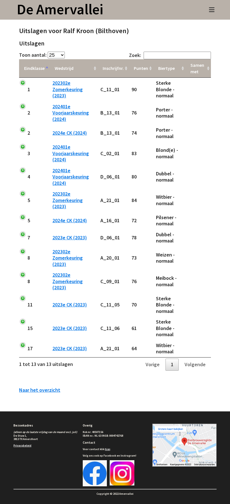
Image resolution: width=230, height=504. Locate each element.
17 (30, 348)
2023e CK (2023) (69, 237)
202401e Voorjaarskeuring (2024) (70, 112)
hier (107, 449)
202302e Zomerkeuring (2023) (67, 89)
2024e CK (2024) (69, 133)
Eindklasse (34, 68)
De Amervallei (60, 9)
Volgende (195, 364)
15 (30, 328)
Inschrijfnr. (113, 68)
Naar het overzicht (39, 390)
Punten (141, 68)
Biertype (166, 68)
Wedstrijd (64, 68)
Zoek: (135, 55)
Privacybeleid (22, 445)
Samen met (197, 68)
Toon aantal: (33, 55)
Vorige (153, 364)
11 (30, 304)
